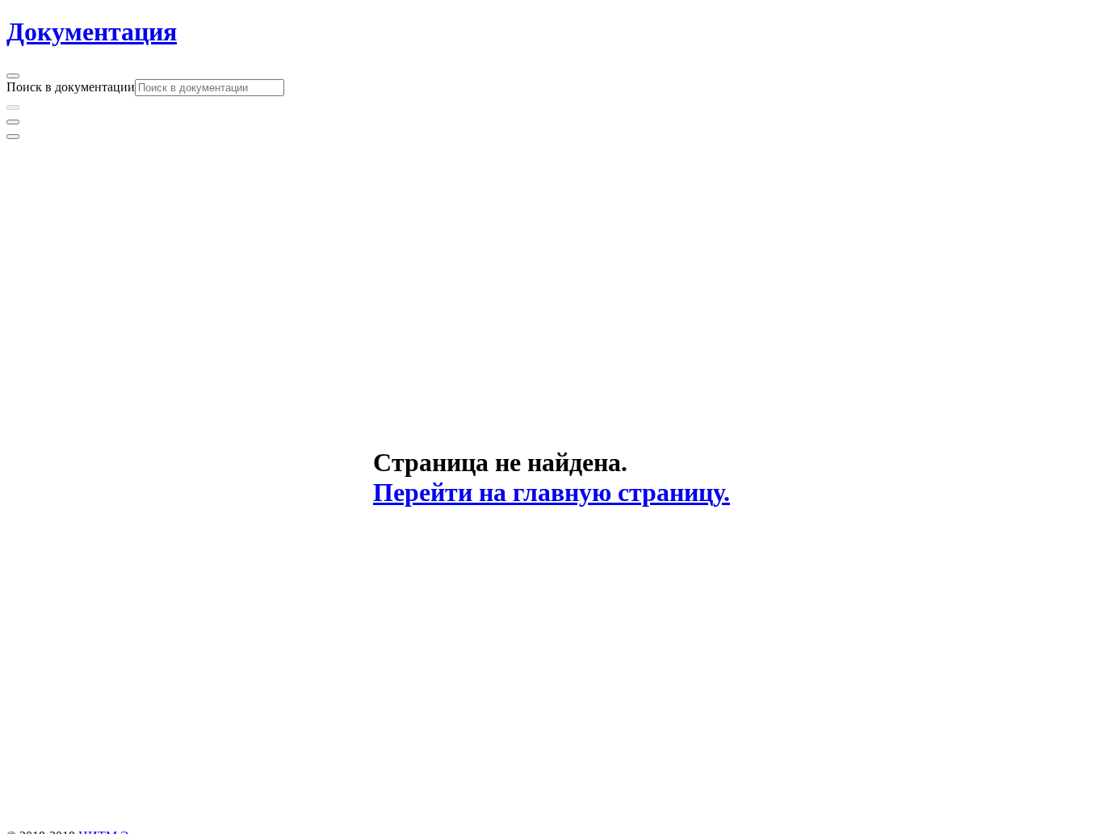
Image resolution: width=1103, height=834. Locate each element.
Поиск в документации (70, 87)
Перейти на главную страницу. (551, 492)
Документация (91, 31)
